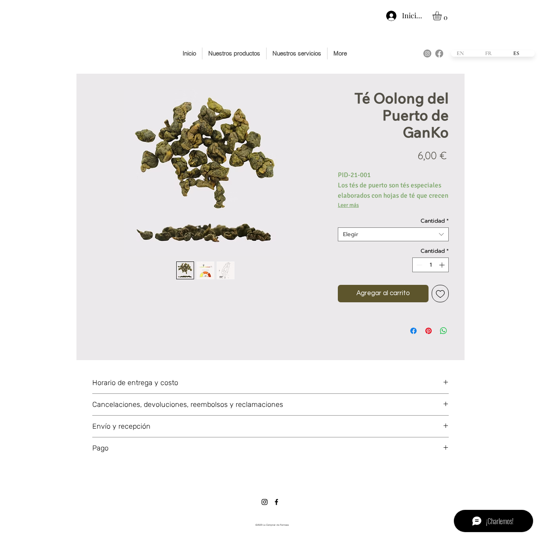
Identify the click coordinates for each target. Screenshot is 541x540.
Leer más (348, 205)
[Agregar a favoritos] (440, 293)
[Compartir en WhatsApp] (443, 331)
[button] (442, 15)
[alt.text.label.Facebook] (439, 53)
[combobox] (393, 234)
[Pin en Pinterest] (428, 331)
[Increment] (443, 265)
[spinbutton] (430, 265)
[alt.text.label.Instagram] (427, 53)
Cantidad (435, 221)
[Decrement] (418, 265)
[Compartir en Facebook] (413, 331)
